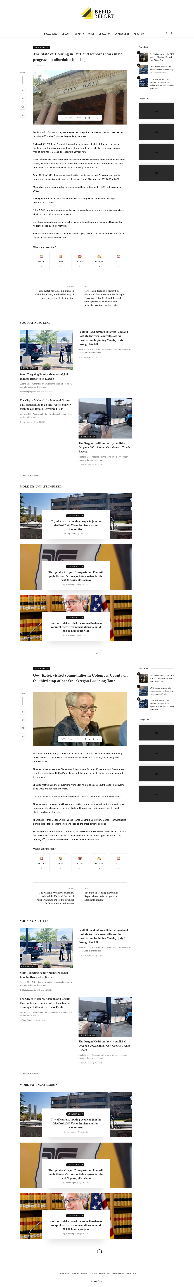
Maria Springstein (29, 392)
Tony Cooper (68, 118)
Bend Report (98, 1281)
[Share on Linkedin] (22, 115)
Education (104, 34)
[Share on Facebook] (22, 91)
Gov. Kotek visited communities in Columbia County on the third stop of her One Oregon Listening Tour (54, 294)
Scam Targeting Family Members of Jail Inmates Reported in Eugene (44, 376)
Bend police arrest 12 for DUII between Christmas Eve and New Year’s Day (162, 57)
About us (139, 34)
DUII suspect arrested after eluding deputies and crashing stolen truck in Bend (161, 69)
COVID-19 (79, 34)
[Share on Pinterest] (22, 107)
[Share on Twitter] (22, 99)
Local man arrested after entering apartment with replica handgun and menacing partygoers (162, 83)
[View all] (156, 111)
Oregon (66, 34)
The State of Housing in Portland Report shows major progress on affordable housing (101, 896)
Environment (122, 34)
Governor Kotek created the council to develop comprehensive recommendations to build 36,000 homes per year (76, 627)
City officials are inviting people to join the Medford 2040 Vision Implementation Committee (76, 525)
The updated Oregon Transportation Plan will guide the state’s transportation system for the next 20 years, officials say (75, 576)
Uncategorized (41, 47)
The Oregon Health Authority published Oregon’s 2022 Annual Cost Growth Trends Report (104, 447)
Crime (91, 34)
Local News (50, 34)
